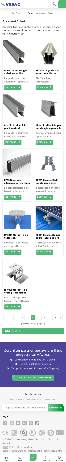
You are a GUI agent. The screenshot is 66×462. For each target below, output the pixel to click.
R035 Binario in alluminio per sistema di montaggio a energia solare (17, 181)
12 (44, 317)
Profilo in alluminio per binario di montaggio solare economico (15, 127)
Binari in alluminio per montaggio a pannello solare (49, 127)
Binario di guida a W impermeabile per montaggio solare (47, 72)
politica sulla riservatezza (42, 450)
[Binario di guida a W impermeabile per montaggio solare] (49, 66)
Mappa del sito (18, 450)
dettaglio (11, 87)
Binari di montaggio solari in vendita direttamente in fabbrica (16, 72)
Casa (30, 13)
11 (38, 317)
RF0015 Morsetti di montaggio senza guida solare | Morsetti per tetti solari (47, 181)
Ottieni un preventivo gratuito (31, 378)
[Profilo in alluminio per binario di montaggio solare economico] (17, 121)
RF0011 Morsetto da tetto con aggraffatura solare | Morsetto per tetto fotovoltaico (16, 236)
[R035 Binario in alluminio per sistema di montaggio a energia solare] (17, 176)
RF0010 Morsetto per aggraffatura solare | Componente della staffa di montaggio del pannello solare (48, 236)
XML (60, 450)
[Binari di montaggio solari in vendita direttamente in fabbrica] (17, 66)
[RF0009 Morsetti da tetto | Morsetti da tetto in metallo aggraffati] (17, 286)
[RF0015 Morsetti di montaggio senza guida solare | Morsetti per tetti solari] (49, 176)
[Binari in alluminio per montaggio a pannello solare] (49, 121)
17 (55, 317)
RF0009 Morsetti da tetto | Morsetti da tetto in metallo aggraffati (15, 291)
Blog (5, 450)
